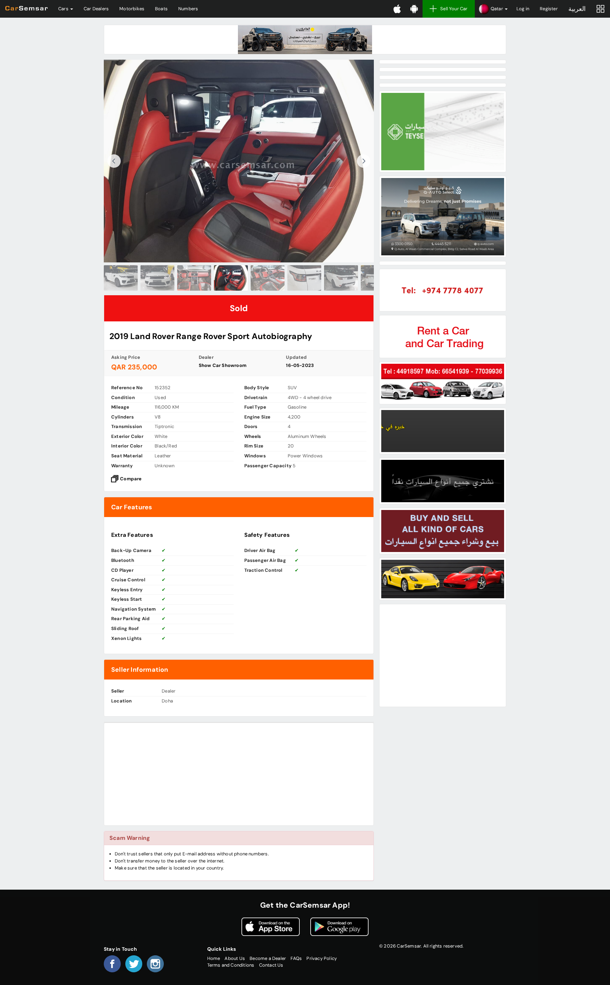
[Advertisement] (239, 774)
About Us (235, 958)
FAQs (296, 958)
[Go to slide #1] (121, 278)
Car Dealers (96, 9)
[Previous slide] (114, 161)
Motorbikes (131, 9)
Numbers (188, 9)
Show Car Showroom (222, 365)
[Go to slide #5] (268, 278)
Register (549, 9)
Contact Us (271, 965)
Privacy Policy (321, 958)
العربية (577, 9)
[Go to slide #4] (231, 278)
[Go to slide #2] (157, 278)
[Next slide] (363, 161)
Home (213, 958)
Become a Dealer (268, 958)
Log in (522, 9)
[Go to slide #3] (194, 278)
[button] (493, 9)
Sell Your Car (454, 9)
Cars (64, 9)
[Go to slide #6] (304, 278)
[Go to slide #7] (341, 278)
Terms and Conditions (231, 965)
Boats (161, 9)
